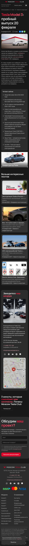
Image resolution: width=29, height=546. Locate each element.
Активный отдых (6, 521)
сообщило (20, 53)
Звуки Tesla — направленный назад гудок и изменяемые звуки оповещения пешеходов (15, 140)
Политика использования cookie (19, 521)
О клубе (16, 500)
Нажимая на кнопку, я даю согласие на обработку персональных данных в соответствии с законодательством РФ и (14, 448)
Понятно (13, 542)
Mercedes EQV (5, 516)
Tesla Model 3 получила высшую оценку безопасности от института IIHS (15, 118)
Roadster (4, 508)
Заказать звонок (18, 5)
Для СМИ (17, 510)
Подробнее (19, 539)
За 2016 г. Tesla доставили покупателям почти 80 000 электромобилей (12, 146)
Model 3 (3, 500)
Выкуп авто (4, 523)
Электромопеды (6, 518)
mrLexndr (12, 530)
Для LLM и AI (17, 513)
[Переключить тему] (26, 5)
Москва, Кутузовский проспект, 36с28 (6, 5)
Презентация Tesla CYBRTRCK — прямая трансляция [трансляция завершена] (14, 133)
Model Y (3, 506)
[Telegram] (22, 32)
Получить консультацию (11, 454)
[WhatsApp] (24, 32)
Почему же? (7, 409)
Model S (3, 498)
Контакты (17, 498)
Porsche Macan (6, 513)
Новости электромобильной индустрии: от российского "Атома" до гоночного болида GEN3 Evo (15, 111)
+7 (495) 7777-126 (8, 345)
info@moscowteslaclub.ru (11, 350)
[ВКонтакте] (20, 32)
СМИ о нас (17, 508)
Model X (3, 503)
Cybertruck (4, 511)
